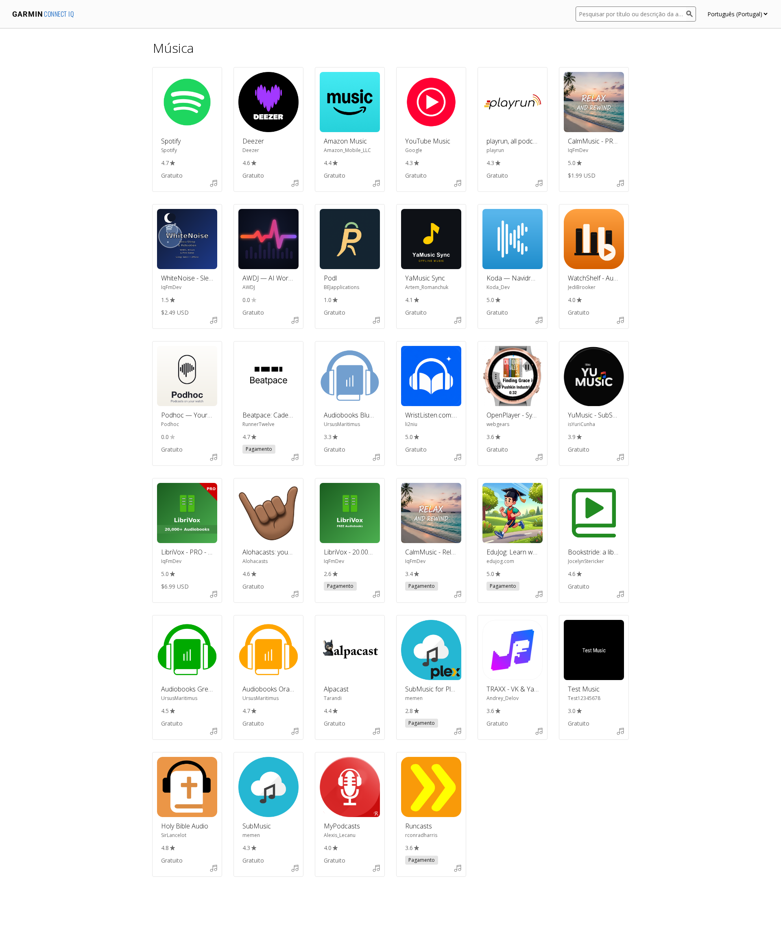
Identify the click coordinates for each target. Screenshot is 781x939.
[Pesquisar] (691, 14)
